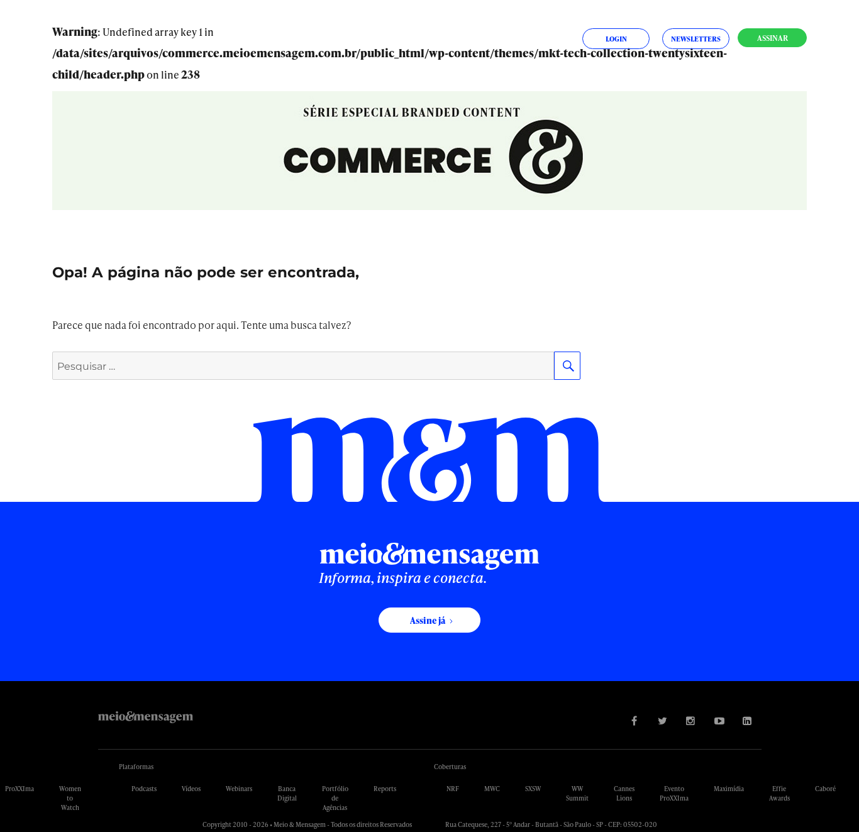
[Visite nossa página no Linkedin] (747, 720)
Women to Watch (70, 798)
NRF (452, 788)
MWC (492, 788)
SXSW (533, 788)
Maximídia (729, 788)
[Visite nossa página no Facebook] (634, 720)
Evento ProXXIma (674, 793)
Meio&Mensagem (145, 717)
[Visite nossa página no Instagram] (691, 720)
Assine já (427, 620)
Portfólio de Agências (335, 798)
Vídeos (191, 788)
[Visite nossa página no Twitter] (662, 720)
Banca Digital (287, 793)
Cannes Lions (624, 793)
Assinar (772, 38)
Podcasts (144, 788)
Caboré (825, 788)
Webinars (239, 788)
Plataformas (136, 766)
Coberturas (450, 766)
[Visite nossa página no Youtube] (719, 720)
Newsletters (696, 38)
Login (616, 38)
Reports (385, 788)
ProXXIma (19, 788)
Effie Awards (779, 793)
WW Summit (577, 793)
